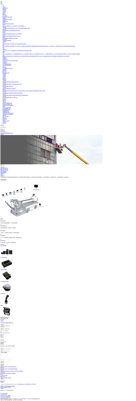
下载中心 (2, 377)
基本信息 (2, 373)
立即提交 (2, 362)
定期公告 (9, 373)
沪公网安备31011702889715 (31, 384)
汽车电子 (4, 10)
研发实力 (13, 371)
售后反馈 (5, 377)
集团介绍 (4, 117)
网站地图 (13, 386)
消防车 (1, 174)
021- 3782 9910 (3, 393)
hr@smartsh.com (3, 397)
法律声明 (5, 386)
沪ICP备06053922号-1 (22, 384)
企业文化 (9, 371)
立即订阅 (2, 364)
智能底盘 (4, 78)
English (3, 129)
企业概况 (2, 371)
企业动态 (2, 375)
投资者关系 (5, 118)
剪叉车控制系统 (3, 171)
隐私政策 (9, 386)
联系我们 (2, 386)
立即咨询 (2, 319)
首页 (3, 5)
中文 (1, 129)
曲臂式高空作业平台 (4, 169)
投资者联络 (13, 373)
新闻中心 (4, 119)
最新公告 (5, 373)
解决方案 (4, 71)
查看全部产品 (5, 8)
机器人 (4, 13)
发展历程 (5, 371)
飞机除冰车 (2, 173)
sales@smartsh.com (3, 395)
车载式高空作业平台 (4, 170)
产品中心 (4, 7)
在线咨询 (2, 134)
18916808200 (2, 394)
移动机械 (4, 74)
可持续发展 (20, 371)
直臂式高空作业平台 (4, 168)
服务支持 (4, 122)
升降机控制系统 (3, 172)
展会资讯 (5, 375)
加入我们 (4, 123)
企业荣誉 (16, 371)
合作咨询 (9, 377)
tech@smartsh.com (3, 396)
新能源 (4, 12)
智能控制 (4, 9)
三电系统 (4, 11)
